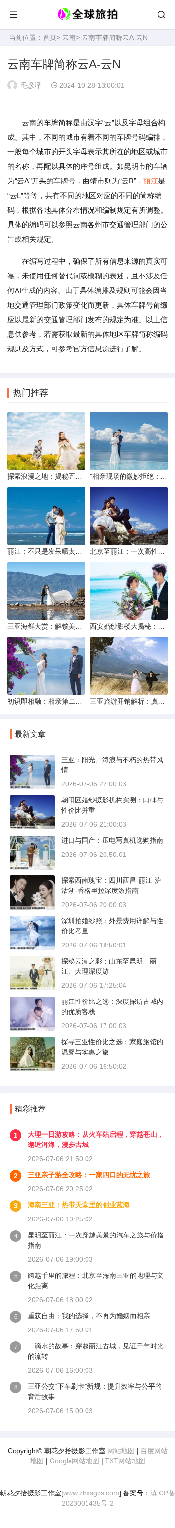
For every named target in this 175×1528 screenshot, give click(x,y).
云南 (69, 37)
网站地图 (121, 1451)
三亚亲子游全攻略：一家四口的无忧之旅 (89, 1175)
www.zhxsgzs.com (91, 1493)
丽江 (150, 181)
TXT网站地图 (125, 1461)
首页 (49, 37)
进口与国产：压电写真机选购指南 (112, 840)
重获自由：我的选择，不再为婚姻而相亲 (89, 1316)
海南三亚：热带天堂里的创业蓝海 (79, 1205)
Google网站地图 (74, 1461)
